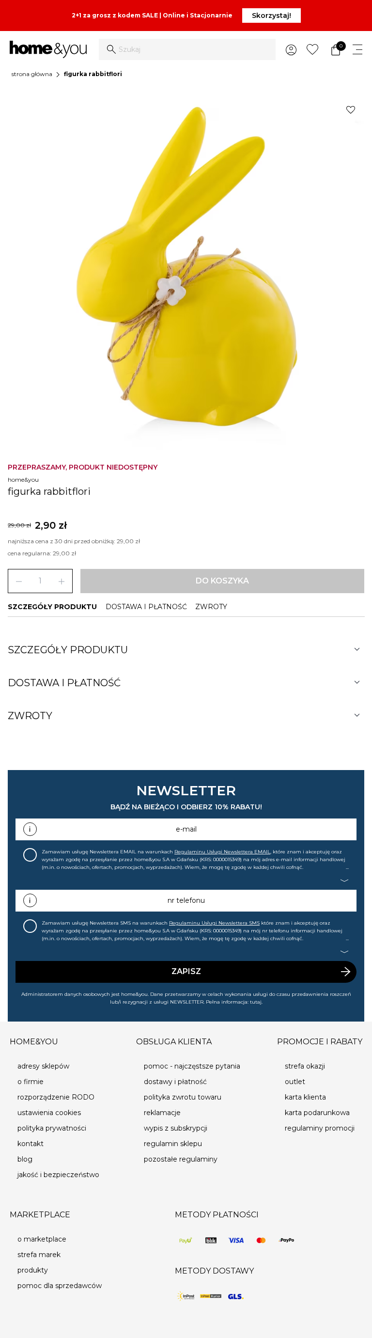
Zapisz (186, 971)
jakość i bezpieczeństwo (58, 1174)
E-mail (186, 829)
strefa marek (39, 1254)
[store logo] (48, 49)
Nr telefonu (186, 900)
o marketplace (41, 1239)
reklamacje (162, 1112)
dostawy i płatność (175, 1081)
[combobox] (187, 49)
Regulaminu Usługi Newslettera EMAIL (222, 852)
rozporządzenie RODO (55, 1097)
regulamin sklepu (173, 1143)
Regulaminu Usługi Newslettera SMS (214, 923)
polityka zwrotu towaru (182, 1097)
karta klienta (305, 1097)
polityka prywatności (51, 1128)
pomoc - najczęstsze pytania (192, 1066)
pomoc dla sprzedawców (59, 1285)
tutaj (256, 1002)
